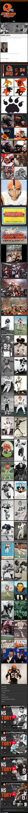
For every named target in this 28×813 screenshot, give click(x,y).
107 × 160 (12, 38)
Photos (4, 692)
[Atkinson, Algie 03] (4, 52)
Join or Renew (4, 688)
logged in (7, 61)
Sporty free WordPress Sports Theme (9, 810)
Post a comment (3, 53)
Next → (6, 40)
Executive (3, 694)
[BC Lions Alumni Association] (13, 10)
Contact (3, 701)
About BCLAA (4, 686)
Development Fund (5, 697)
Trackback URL (16, 53)
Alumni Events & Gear (5, 690)
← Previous (2, 40)
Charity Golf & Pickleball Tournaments (8, 699)
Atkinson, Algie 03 (18, 38)
